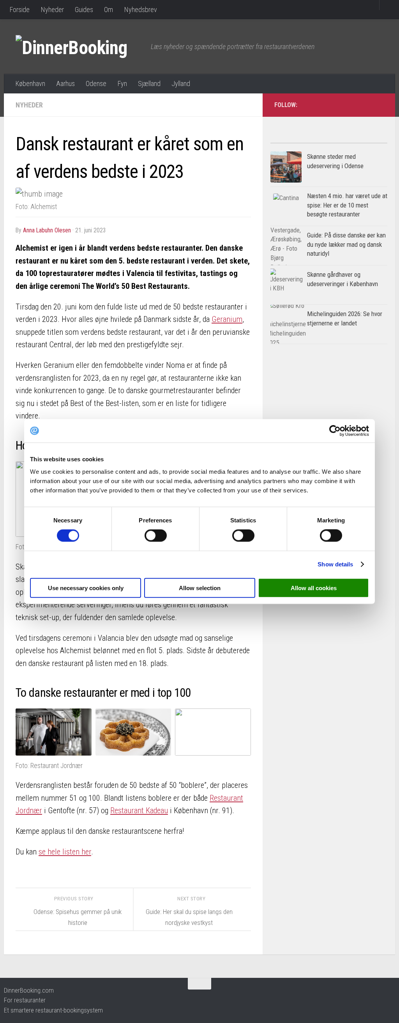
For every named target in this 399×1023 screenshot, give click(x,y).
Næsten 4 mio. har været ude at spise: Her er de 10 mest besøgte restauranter (347, 205)
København (30, 83)
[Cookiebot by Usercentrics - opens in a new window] (335, 431)
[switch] (156, 535)
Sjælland (149, 83)
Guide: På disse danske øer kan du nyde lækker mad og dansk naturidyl (346, 244)
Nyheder (52, 9)
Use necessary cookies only (86, 587)
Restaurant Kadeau (139, 810)
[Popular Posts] (299, 140)
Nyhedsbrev (140, 9)
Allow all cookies (314, 587)
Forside (19, 9)
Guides (84, 9)
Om (108, 9)
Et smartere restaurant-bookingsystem (53, 1010)
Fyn (122, 83)
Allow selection (200, 587)
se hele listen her (65, 851)
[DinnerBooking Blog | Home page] (79, 46)
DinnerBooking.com (29, 990)
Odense (96, 83)
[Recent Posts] (358, 140)
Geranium (227, 319)
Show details (335, 564)
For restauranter (25, 1000)
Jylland (180, 83)
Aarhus (65, 83)
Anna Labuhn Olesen (47, 230)
